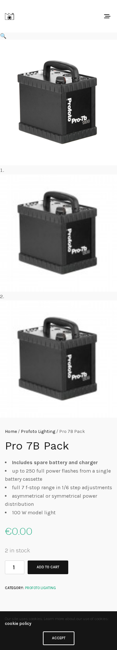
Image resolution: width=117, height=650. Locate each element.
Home (11, 431)
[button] (58, 36)
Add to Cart (48, 567)
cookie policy (18, 623)
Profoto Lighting (38, 431)
